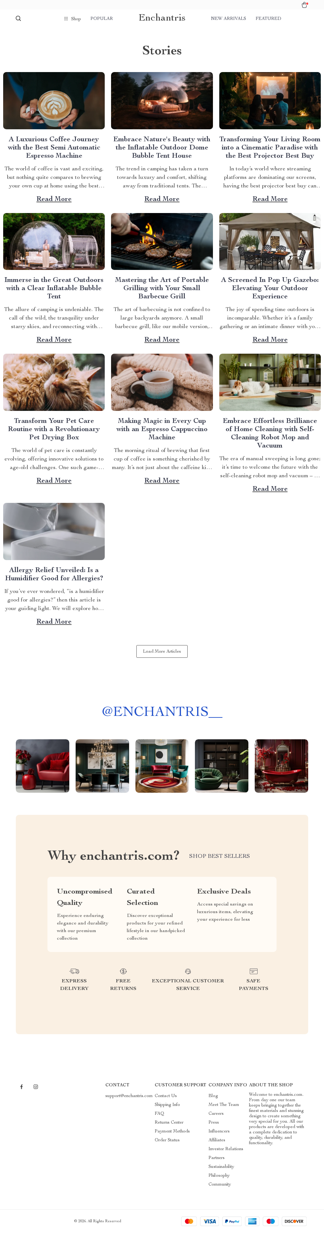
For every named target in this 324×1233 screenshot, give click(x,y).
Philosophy (219, 1176)
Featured (268, 19)
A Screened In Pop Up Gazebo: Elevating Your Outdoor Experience (270, 288)
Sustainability (221, 1167)
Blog (213, 1096)
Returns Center (169, 1122)
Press (214, 1122)
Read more (54, 199)
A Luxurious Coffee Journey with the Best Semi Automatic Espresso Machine (54, 148)
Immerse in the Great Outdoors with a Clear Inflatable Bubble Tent (53, 288)
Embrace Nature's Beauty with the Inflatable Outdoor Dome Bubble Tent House (161, 148)
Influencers (219, 1131)
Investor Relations (226, 1149)
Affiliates (217, 1140)
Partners (217, 1158)
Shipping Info (167, 1105)
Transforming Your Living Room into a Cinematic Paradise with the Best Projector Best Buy (270, 148)
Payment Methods (172, 1131)
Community (220, 1184)
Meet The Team (224, 1105)
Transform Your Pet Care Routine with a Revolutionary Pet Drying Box (54, 429)
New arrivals (228, 19)
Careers (216, 1114)
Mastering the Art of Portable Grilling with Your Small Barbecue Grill (162, 288)
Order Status (167, 1140)
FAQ (159, 1114)
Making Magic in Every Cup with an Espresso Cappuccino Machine (162, 429)
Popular (101, 19)
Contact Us (166, 1096)
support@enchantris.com (129, 1096)
